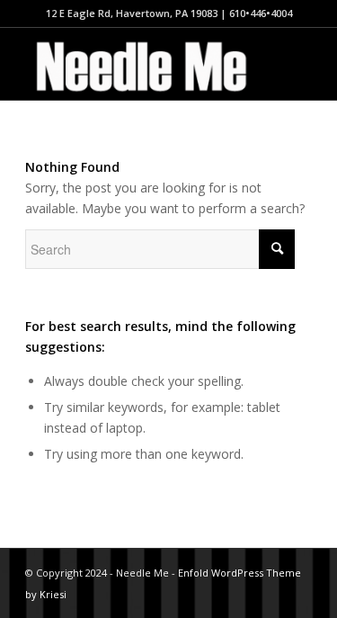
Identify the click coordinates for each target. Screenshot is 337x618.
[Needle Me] (139, 64)
